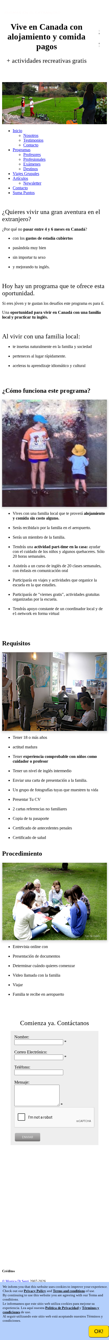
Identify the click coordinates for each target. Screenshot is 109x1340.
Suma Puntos (24, 192)
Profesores (32, 154)
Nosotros (30, 135)
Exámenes (31, 164)
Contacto (30, 145)
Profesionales (34, 159)
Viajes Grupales (26, 173)
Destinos (30, 169)
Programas (21, 150)
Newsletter (32, 183)
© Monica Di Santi (15, 1281)
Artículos (20, 178)
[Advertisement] (54, 1208)
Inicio (17, 130)
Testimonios (33, 140)
